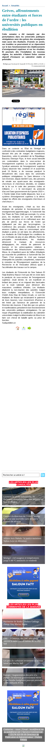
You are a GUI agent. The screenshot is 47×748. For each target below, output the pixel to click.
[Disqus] (23, 366)
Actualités (15, 6)
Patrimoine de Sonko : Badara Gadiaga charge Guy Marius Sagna (21, 622)
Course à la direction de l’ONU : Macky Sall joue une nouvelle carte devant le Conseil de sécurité (21, 519)
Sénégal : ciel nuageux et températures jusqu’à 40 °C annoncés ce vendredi (21, 559)
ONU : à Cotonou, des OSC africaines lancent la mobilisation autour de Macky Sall (22, 641)
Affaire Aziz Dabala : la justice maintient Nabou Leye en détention (22, 539)
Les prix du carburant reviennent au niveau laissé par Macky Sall (23, 661)
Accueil (5, 6)
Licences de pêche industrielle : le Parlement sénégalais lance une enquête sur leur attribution (23, 499)
